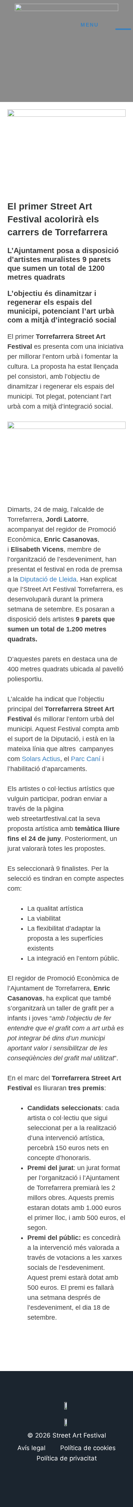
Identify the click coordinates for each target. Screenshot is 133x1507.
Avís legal (31, 1448)
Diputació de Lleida (48, 579)
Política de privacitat (67, 1458)
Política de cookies (88, 1448)
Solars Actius (41, 759)
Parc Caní (85, 759)
